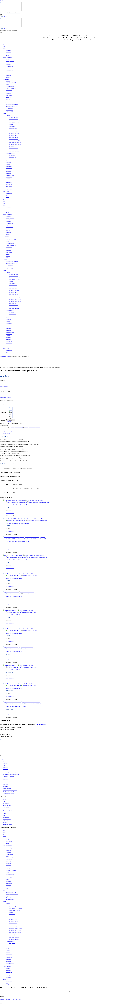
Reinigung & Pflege (7, 178)
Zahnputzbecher (9, 177)
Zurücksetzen (8, 421)
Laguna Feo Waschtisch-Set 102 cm (14, 596)
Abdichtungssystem (12, 157)
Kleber (7, 68)
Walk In (7, 101)
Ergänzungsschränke (10, 111)
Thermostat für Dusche (13, 119)
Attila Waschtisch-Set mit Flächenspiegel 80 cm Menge (11, 423)
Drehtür (7, 84)
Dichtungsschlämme (10, 61)
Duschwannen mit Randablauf (15, 144)
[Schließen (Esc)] (4, 1001)
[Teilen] (3, 1001)
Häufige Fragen (6, 803)
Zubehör (7, 197)
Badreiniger (8, 180)
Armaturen (8, 115)
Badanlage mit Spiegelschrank (12, 106)
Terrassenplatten (9, 53)
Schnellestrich (8, 73)
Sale (4, 46)
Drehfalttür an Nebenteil (11, 82)
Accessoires (5, 159)
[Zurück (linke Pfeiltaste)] (0, 1003)
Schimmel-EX (9, 189)
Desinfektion (8, 188)
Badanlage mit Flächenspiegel (12, 104)
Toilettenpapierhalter (10, 175)
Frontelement (8, 93)
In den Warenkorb (4, 425)
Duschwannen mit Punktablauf (15, 142)
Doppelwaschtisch (9, 108)
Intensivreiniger (9, 186)
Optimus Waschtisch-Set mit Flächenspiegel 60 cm (18, 504)
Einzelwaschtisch (9, 110)
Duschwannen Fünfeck (13, 137)
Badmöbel (5, 102)
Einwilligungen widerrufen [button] (8, 776)
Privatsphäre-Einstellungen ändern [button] (10, 772)
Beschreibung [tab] (5, 429)
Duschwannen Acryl (13, 131)
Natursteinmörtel (9, 70)
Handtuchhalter (9, 168)
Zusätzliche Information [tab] (8, 431)
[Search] (1, 15)
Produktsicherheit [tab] (6, 433)
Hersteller (3, 420)
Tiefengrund (8, 77)
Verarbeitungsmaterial (7, 57)
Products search (3, 12)
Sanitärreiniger (9, 184)
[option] (10, 409)
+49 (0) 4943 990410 (41, 724)
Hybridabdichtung (9, 66)
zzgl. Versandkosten (4, 386)
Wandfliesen (8, 52)
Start (1, 356)
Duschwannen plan (12, 146)
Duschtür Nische (9, 90)
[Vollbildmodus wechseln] (1, 1001)
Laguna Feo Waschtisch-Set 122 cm (14, 578)
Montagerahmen (12, 155)
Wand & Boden (6, 191)
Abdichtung (8, 59)
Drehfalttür (8, 81)
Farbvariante (3, 412)
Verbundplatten (9, 193)
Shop (4, 44)
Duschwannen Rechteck (13, 148)
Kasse (4, 765)
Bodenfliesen (8, 50)
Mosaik (7, 55)
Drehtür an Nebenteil (10, 86)
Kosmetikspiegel (9, 169)
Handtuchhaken (9, 166)
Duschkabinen (6, 79)
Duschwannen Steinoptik (14, 149)
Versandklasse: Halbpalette (5, 397)
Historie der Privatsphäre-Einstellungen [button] (11, 774)
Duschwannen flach (13, 135)
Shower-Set (11, 124)
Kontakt (4, 799)
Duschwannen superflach (14, 151)
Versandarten (5, 767)
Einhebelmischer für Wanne (14, 122)
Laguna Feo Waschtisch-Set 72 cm (14, 669)
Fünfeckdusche (9, 95)
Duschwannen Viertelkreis (14, 133)
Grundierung (8, 64)
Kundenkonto (5, 761)
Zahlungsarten (6, 807)
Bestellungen (5, 769)
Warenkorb (5, 763)
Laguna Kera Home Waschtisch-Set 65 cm (16, 706)
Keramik (8, 356)
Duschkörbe (8, 162)
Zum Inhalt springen (4, 0)
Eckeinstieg (8, 91)
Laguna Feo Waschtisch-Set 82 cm (14, 614)
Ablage (7, 160)
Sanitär (4, 113)
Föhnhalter (8, 164)
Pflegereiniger (9, 182)
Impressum (5, 808)
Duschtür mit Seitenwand (11, 88)
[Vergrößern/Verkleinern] (0, 1001)
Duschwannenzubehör (10, 153)
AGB (4, 801)
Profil (7, 195)
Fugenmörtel (8, 62)
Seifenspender (8, 173)
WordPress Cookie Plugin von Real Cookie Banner (10, 999)
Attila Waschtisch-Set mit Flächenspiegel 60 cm (17, 559)
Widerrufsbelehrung (7, 805)
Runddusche (8, 97)
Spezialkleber (8, 75)
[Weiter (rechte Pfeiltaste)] (1, 1003)
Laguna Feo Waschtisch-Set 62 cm (14, 688)
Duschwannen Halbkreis (13, 139)
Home (4, 42)
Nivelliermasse (9, 71)
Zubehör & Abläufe (13, 128)
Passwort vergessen (7, 770)
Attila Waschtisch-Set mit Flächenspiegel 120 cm (17, 541)
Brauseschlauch (12, 126)
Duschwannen (8, 130)
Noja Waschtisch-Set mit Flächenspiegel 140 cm (17, 523)
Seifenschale (8, 171)
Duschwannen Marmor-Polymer (15, 140)
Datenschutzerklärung (7, 810)
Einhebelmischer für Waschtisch (15, 120)
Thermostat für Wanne (13, 117)
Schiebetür (8, 99)
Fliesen (4, 48)
